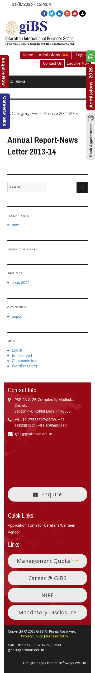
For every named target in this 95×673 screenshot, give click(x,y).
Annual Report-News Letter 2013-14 (42, 146)
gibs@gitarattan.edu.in (26, 649)
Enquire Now (78, 63)
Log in (17, 350)
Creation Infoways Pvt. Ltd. (66, 662)
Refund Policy (57, 636)
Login (81, 55)
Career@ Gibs (5, 111)
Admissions (50, 55)
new (15, 224)
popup (17, 316)
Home (28, 55)
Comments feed (25, 360)
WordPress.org (24, 365)
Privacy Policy (32, 636)
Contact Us (52, 64)
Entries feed (22, 355)
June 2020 (21, 282)
